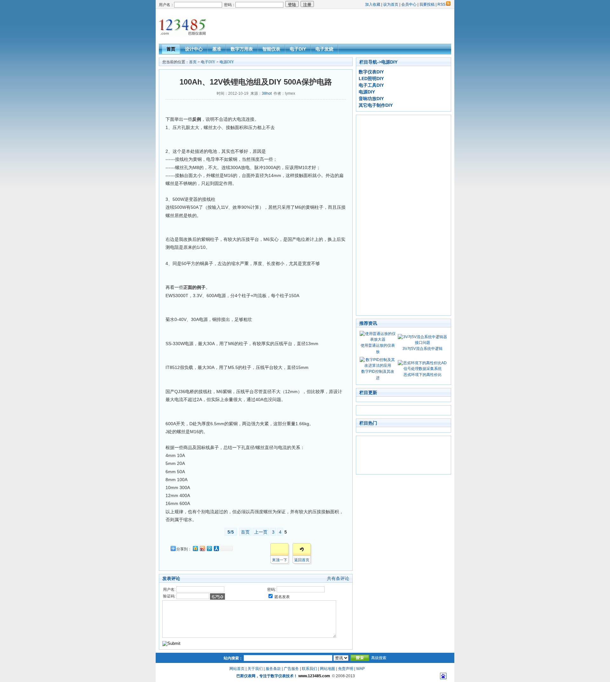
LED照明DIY (371, 78)
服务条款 (273, 668)
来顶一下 (279, 560)
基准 (216, 48)
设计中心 (194, 48)
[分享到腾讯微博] (209, 548)
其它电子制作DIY (376, 105)
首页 (170, 48)
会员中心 (409, 4)
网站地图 (327, 668)
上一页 (261, 532)
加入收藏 (372, 4)
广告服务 (291, 668)
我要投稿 (427, 4)
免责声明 (345, 668)
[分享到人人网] (216, 548)
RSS (441, 4)
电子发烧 (324, 48)
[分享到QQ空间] (195, 548)
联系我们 (309, 668)
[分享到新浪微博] (202, 548)
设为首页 (390, 4)
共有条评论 (338, 578)
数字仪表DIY (371, 71)
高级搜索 (378, 658)
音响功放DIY (371, 98)
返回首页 (301, 560)
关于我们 (255, 668)
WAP (360, 668)
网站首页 (237, 668)
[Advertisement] (335, 26)
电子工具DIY (371, 85)
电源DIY (227, 62)
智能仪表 (271, 48)
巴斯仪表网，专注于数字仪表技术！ (266, 676)
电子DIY (298, 48)
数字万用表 (242, 48)
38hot (267, 93)
